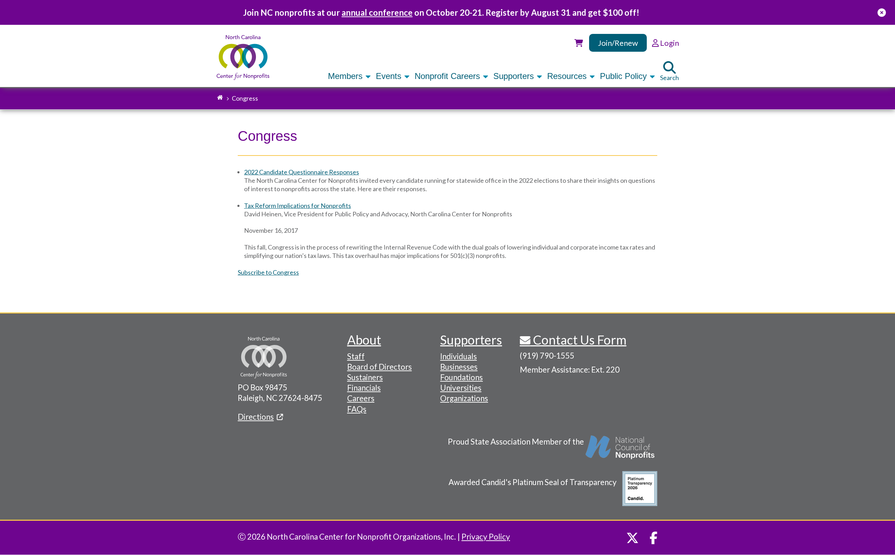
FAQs (356, 409)
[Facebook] (654, 538)
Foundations (461, 377)
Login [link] (669, 43)
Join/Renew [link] (618, 43)
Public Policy (624, 76)
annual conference (377, 12)
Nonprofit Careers (448, 76)
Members (346, 76)
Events (390, 76)
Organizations (464, 398)
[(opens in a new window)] (620, 451)
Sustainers (365, 377)
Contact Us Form (578, 339)
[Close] (881, 12)
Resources (568, 76)
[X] (632, 538)
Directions (256, 416)
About (364, 339)
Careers (360, 398)
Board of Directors (379, 367)
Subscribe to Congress (268, 272)
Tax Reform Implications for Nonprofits (297, 205)
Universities (460, 387)
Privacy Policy (485, 536)
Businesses (459, 367)
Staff (356, 356)
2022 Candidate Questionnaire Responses (301, 172)
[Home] (243, 57)
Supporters (514, 76)
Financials (364, 387)
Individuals (458, 356)
